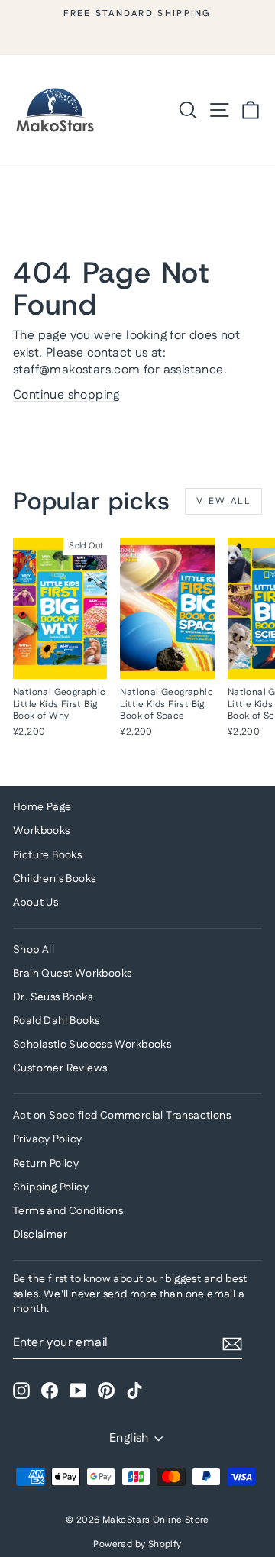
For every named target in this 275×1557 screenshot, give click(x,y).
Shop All (33, 950)
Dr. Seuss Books (52, 997)
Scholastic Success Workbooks (92, 1044)
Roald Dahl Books (56, 1021)
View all (223, 501)
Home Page (42, 807)
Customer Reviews (60, 1068)
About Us (35, 902)
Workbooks (41, 830)
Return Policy (46, 1163)
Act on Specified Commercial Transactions (122, 1115)
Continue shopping (66, 395)
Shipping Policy (51, 1187)
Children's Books (54, 879)
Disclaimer (40, 1234)
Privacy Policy (47, 1139)
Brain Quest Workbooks (72, 973)
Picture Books (47, 855)
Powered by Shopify (137, 1544)
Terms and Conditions (68, 1211)
